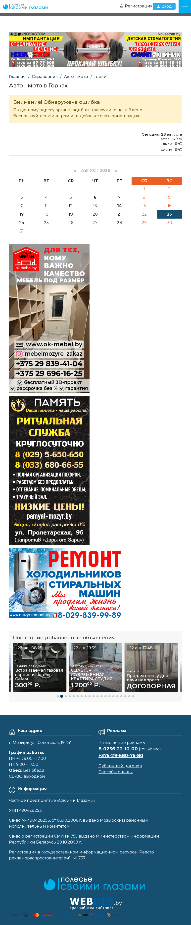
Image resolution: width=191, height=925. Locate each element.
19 (70, 214)
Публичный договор (120, 766)
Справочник (45, 76)
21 (119, 214)
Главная (17, 76)
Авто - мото (76, 76)
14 (119, 205)
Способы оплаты (115, 772)
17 (21, 214)
